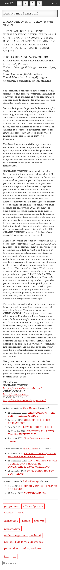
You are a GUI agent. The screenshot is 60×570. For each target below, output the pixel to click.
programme (11, 506)
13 (39, 3)
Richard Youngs (31, 481)
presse (26, 520)
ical (6, 556)
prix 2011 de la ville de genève (23, 541)
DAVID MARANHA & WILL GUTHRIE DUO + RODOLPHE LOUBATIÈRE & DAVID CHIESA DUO (32, 463)
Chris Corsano (30, 407)
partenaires (11, 548)
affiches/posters (33, 506)
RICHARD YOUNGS (35, 493)
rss (14, 556)
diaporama (11, 520)
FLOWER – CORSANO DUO (37, 426)
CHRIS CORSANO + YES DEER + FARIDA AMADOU (31, 414)
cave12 (8, 3)
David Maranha (30, 448)
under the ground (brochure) (22, 535)
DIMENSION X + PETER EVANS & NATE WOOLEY (31, 433)
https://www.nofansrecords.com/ (22, 388)
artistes (8, 512)
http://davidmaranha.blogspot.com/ (24, 400)
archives (39, 520)
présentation (12, 528)
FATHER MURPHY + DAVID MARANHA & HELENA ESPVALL (32, 455)
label (21, 512)
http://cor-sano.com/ (15, 394)
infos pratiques (31, 548)
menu (53, 3)
